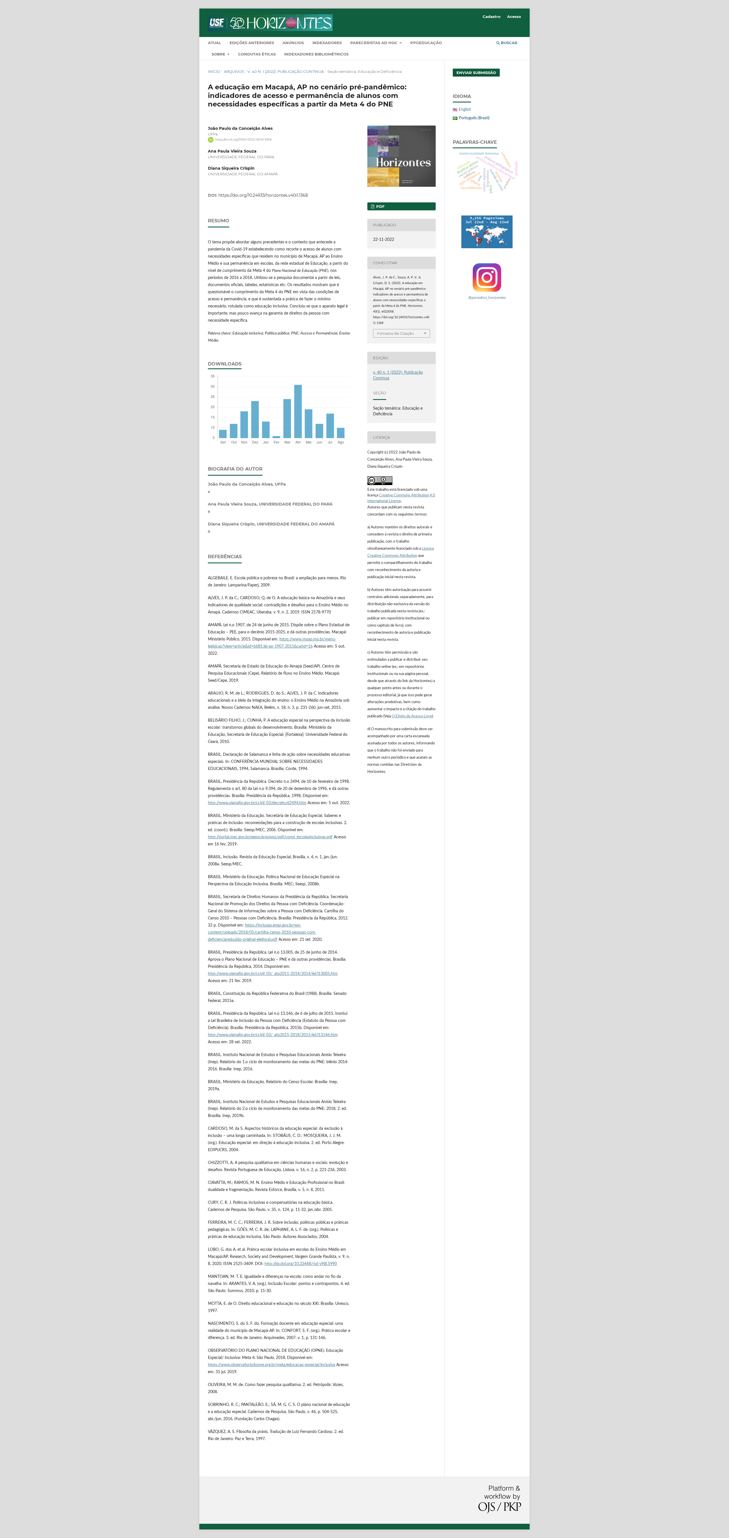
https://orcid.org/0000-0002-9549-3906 (243, 139)
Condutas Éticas (257, 54)
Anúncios (293, 42)
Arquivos (234, 71)
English (465, 110)
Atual (214, 42)
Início (214, 71)
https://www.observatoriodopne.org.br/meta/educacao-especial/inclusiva (271, 1365)
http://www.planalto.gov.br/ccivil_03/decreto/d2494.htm (257, 803)
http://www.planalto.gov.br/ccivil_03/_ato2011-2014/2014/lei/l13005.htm (273, 974)
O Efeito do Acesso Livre (412, 716)
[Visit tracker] (487, 231)
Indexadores (327, 42)
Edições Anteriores (252, 42)
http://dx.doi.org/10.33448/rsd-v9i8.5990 (301, 1264)
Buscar (508, 42)
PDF (379, 206)
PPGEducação (426, 42)
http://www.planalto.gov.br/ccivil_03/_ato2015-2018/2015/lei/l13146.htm (273, 1035)
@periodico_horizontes (487, 297)
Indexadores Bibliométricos (316, 54)
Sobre (219, 54)
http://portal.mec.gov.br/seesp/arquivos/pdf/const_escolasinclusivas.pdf (270, 837)
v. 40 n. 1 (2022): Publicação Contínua (285, 71)
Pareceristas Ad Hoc (374, 42)
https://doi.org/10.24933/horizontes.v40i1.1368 (263, 195)
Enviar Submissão (476, 72)
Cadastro (492, 16)
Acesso (514, 16)
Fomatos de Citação (395, 333)
